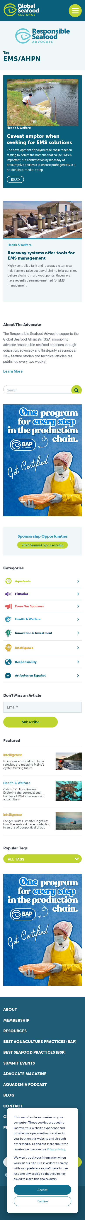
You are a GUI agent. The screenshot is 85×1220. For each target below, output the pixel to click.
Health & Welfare (16, 783)
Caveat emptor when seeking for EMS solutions (39, 139)
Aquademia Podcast (25, 1084)
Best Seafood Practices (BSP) (34, 1052)
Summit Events (19, 1063)
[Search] (76, 390)
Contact (12, 1106)
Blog (8, 1095)
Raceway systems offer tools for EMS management (41, 255)
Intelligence (12, 755)
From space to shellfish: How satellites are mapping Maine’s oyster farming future (23, 765)
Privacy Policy (56, 1149)
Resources (15, 1031)
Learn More (13, 371)
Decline (42, 1201)
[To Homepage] (21, 10)
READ (15, 179)
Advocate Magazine (24, 1074)
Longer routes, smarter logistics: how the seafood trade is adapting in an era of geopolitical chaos (26, 824)
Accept (42, 1189)
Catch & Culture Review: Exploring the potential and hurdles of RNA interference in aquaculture (24, 794)
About (10, 1009)
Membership (16, 1020)
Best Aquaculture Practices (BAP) (39, 1041)
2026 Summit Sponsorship (42, 545)
